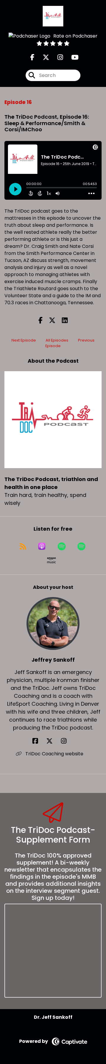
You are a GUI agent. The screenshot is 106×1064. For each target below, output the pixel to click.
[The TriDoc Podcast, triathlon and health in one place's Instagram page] (56, 57)
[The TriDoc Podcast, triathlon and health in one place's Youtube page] (71, 57)
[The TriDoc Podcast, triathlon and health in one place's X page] (42, 57)
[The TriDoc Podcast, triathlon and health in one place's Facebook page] (32, 57)
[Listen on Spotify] (61, 546)
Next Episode (23, 340)
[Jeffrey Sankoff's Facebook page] (38, 741)
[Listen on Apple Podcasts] (42, 546)
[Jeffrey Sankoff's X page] (53, 741)
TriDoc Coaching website (53, 753)
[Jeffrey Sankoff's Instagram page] (67, 741)
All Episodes (57, 340)
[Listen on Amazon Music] (51, 560)
